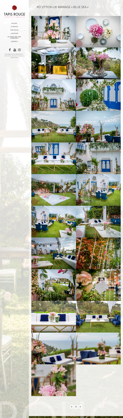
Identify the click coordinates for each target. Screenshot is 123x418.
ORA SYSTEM (14, 57)
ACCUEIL (14, 23)
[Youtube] (14, 49)
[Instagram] (19, 49)
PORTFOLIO (14, 30)
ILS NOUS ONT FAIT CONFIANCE (14, 37)
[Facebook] (10, 49)
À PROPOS (14, 27)
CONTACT (14, 41)
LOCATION (14, 33)
